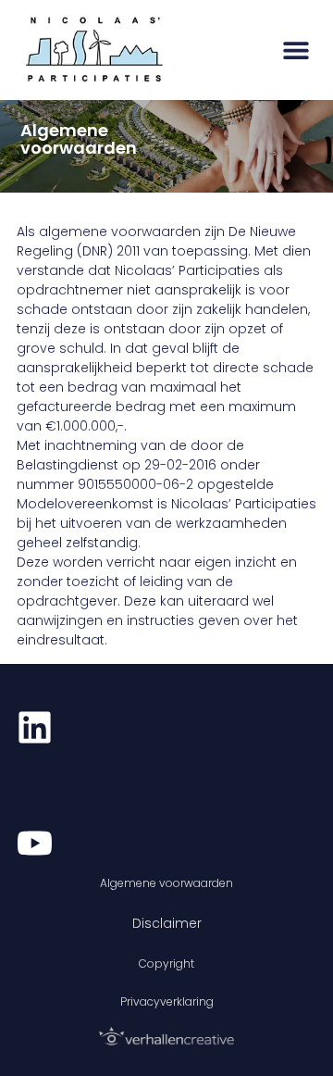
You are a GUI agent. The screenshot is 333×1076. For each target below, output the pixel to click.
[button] (295, 49)
